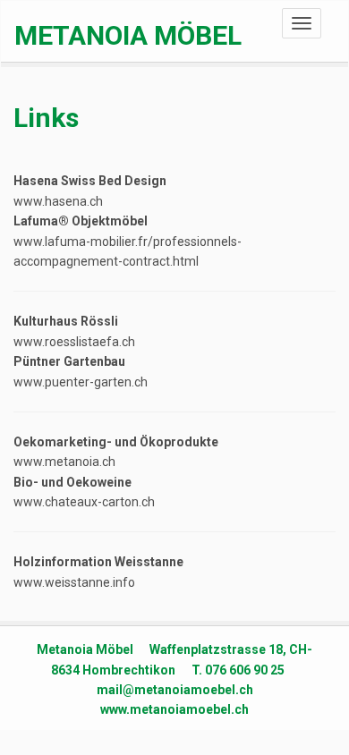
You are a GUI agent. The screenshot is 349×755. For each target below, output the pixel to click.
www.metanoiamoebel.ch (174, 709)
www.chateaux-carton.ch (84, 502)
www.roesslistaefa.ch (74, 342)
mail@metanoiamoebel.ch (175, 690)
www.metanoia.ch (64, 461)
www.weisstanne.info (74, 582)
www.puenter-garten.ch (80, 382)
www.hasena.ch (58, 201)
